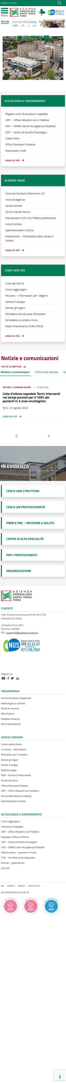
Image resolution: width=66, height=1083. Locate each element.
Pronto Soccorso (9, 780)
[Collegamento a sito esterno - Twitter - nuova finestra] (13, 678)
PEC (2, 885)
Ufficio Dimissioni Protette (14, 786)
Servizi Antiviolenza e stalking (16, 796)
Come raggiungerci (10, 821)
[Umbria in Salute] (43, 12)
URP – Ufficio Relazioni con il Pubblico (20, 832)
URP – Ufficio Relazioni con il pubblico (20, 791)
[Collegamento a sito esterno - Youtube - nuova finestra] (4, 678)
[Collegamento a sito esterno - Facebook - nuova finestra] (9, 678)
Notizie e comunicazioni (15, 372)
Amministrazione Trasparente (16, 698)
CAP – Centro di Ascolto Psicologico (19, 842)
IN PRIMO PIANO (15, 180)
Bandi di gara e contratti (13, 703)
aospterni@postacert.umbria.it (22, 633)
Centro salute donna (11, 744)
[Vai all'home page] (23, 12)
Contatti (11, 885)
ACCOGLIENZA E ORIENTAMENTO (25, 101)
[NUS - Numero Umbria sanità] (56, 12)
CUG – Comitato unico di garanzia (18, 858)
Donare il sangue (9, 765)
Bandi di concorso (10, 708)
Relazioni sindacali (10, 719)
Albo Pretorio (7, 714)
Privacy (21, 885)
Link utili (5, 868)
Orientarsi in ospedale (12, 827)
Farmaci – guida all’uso (12, 863)
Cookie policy (34, 885)
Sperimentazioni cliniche (13, 801)
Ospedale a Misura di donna (15, 837)
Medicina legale (9, 770)
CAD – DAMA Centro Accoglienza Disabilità (22, 847)
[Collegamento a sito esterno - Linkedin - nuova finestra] (18, 678)
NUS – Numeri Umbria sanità (16, 775)
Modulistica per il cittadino (14, 755)
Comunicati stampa (46, 372)
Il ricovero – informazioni (13, 749)
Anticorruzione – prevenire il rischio (19, 852)
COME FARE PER (15, 270)
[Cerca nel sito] (59, 2)
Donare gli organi (9, 760)
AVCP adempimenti (11, 724)
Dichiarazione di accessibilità (15, 892)
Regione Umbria (9, 3)
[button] (19, 37)
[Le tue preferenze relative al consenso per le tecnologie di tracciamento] (59, 1077)
